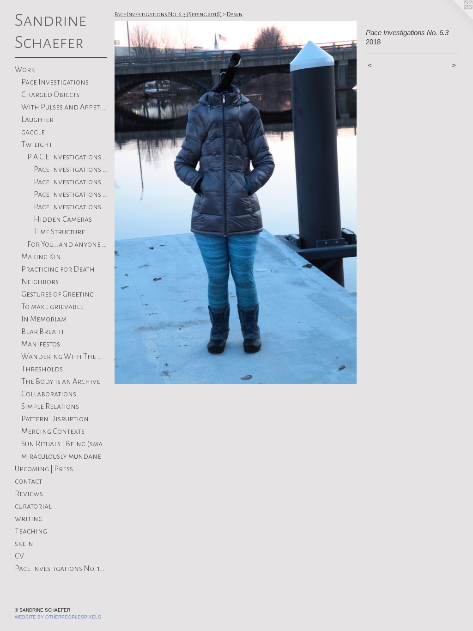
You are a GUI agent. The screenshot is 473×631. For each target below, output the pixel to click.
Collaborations (48, 394)
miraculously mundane (61, 456)
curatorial (33, 506)
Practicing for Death (58, 269)
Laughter (37, 119)
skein (24, 544)
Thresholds (42, 369)
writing (28, 519)
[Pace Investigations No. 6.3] (236, 202)
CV (19, 556)
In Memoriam (44, 319)
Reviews (29, 494)
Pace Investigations (55, 82)
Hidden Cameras (63, 219)
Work (25, 70)
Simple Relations (50, 406)
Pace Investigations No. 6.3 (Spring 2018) (71, 182)
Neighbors (40, 282)
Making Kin (41, 257)
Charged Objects (50, 95)
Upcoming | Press (44, 469)
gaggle (33, 132)
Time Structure (59, 232)
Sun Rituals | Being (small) (64, 444)
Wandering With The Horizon (64, 356)
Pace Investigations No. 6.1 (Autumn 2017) (71, 207)
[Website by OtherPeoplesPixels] (454, 18)
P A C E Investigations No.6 (67, 157)
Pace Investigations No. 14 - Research (61, 568)
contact (28, 481)
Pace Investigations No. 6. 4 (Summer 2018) (71, 169)
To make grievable (52, 307)
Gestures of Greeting (57, 294)
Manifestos (40, 344)
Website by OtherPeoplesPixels (58, 616)
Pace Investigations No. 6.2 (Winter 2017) (71, 194)
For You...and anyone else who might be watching (67, 244)
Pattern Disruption (55, 419)
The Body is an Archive (60, 381)
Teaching (31, 531)
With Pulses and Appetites (64, 107)
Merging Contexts (53, 431)
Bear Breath (42, 332)
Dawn (235, 14)
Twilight (36, 144)
